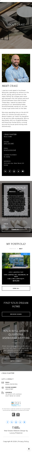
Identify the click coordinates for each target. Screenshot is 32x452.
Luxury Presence (16, 433)
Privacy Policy (23, 441)
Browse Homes (16, 314)
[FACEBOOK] (9, 171)
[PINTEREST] (24, 422)
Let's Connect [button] (16, 361)
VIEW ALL (16, 229)
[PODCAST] (18, 171)
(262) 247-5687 (9, 143)
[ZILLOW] (14, 171)
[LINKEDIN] (5, 171)
